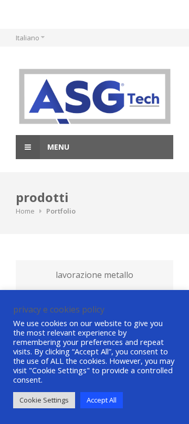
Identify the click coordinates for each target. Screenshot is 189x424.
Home (25, 211)
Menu (57, 147)
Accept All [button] (102, 400)
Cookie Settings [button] (44, 400)
